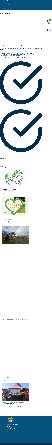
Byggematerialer (10, 402)
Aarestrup (8, 53)
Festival (49, 22)
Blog (38, 1)
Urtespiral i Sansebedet (8, 374)
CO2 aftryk (15, 402)
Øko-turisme (49, 26)
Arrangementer (5, 402)
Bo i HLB (49, 18)
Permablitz (49, 27)
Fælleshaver (49, 21)
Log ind (8, 430)
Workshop (22, 402)
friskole (28, 54)
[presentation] (15, 177)
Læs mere (4, 223)
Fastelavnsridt (6, 247)
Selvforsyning (50, 29)
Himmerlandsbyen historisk (12, 428)
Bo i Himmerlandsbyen (11, 427)
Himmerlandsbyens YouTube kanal (10, 310)
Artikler (49, 17)
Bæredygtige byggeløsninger (9, 403)
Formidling (19, 402)
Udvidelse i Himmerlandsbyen (9, 189)
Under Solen (42, 1)
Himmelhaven (5, 309)
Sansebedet (4, 373)
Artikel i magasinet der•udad (9, 218)
